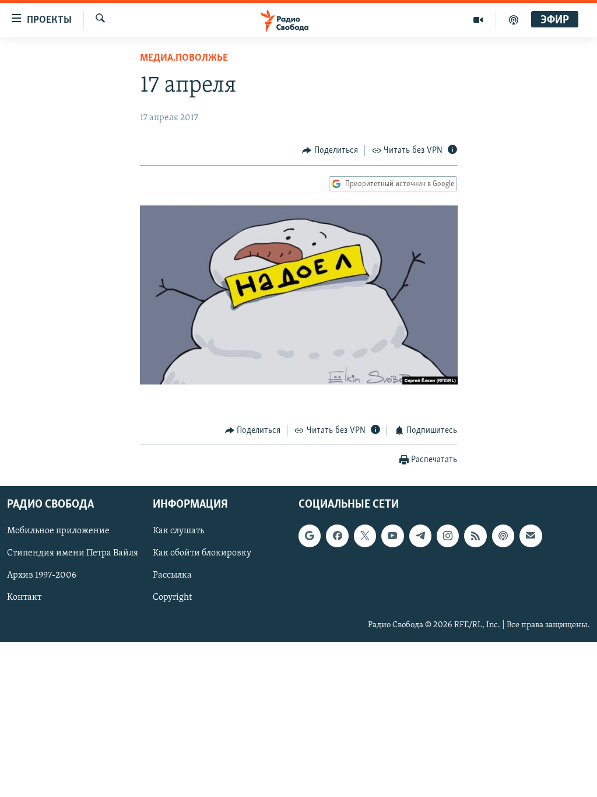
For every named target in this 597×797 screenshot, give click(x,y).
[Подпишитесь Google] (309, 536)
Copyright (172, 598)
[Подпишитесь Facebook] (337, 536)
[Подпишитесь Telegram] (420, 536)
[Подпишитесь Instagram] (448, 536)
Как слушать (178, 531)
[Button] (330, 150)
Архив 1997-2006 (41, 576)
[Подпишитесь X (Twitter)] (365, 536)
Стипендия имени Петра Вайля (72, 553)
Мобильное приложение (58, 531)
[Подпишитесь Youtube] (392, 536)
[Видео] (478, 20)
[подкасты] (513, 20)
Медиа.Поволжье (184, 58)
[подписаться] (530, 536)
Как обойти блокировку (202, 553)
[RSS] (475, 536)
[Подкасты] (503, 536)
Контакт (24, 598)
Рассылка (172, 576)
